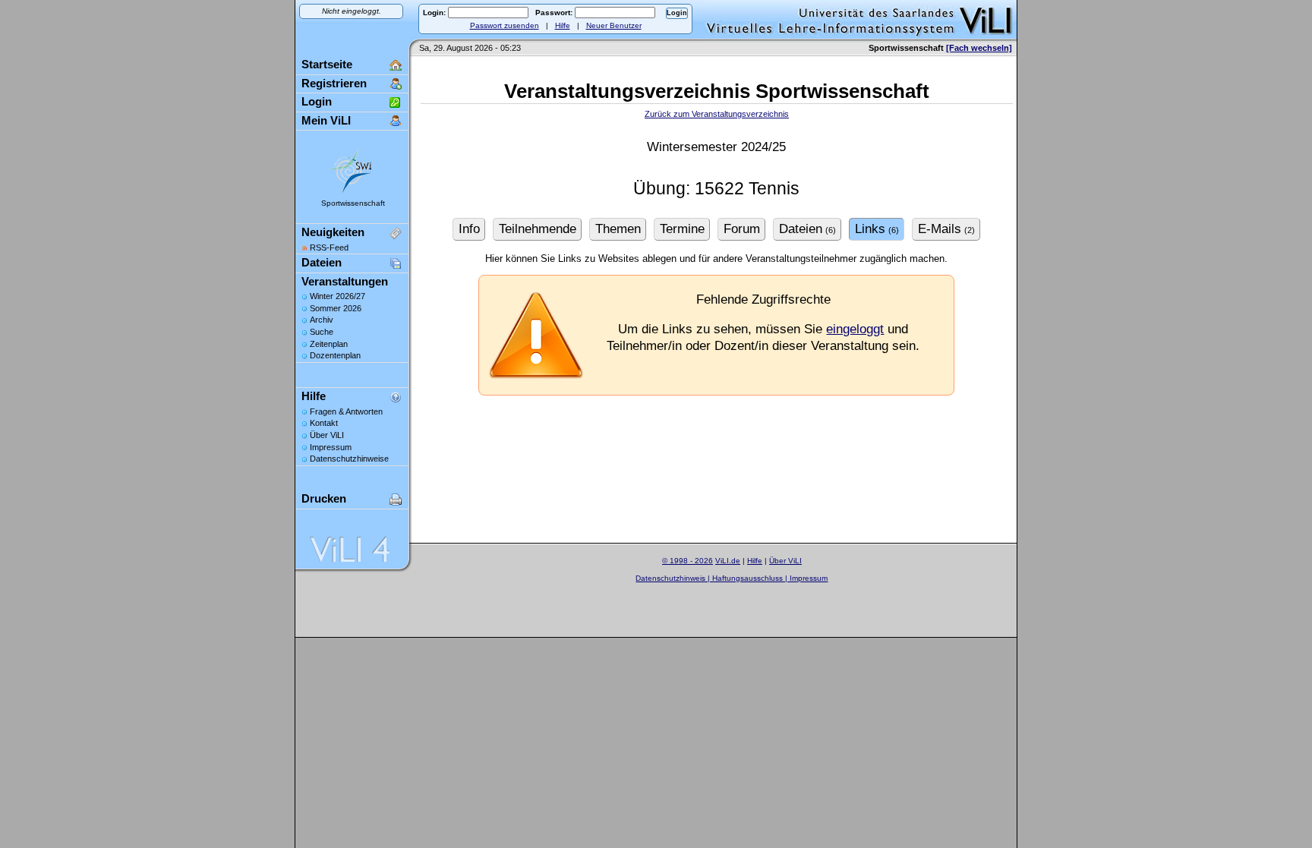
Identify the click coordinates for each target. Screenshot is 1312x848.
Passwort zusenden (504, 25)
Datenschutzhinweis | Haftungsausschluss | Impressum (732, 578)
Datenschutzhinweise (349, 458)
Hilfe (562, 25)
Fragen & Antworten (346, 411)
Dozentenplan (335, 355)
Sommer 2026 (335, 308)
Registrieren (334, 83)
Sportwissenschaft (353, 203)
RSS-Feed (329, 247)
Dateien (321, 262)
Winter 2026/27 (337, 296)
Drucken (323, 498)
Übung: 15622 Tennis (716, 188)
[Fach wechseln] (979, 47)
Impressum (331, 447)
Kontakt (324, 422)
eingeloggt (855, 329)
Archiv (321, 319)
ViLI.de (727, 560)
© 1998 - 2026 (687, 560)
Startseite (326, 64)
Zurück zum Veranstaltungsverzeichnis (717, 113)
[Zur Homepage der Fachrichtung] (352, 192)
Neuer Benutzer (614, 25)
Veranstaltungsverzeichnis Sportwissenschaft (716, 91)
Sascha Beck (749, 587)
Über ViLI (327, 435)
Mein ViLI (326, 120)
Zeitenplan (329, 343)
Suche (321, 331)
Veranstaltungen (344, 281)
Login (316, 101)
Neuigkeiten (332, 231)
